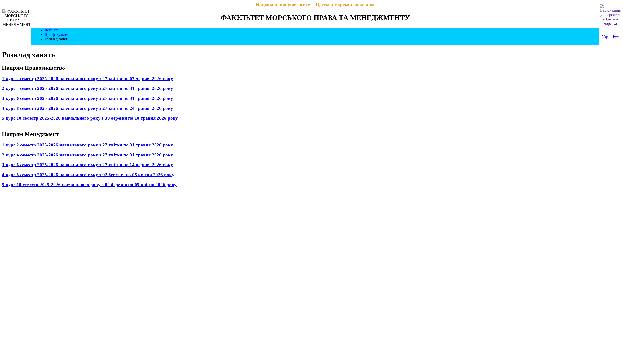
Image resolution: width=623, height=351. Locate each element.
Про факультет (57, 34)
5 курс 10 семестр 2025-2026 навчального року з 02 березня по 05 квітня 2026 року (89, 184)
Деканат (51, 30)
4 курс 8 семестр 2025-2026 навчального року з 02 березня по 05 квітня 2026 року (88, 174)
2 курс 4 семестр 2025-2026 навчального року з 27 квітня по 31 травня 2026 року (87, 88)
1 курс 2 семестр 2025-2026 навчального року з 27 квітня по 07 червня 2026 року (87, 78)
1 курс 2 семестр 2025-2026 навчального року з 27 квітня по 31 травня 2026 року (87, 144)
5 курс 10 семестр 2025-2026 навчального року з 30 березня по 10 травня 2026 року (90, 118)
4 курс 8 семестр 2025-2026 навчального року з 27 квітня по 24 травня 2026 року (87, 108)
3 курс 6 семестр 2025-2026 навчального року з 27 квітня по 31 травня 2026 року (87, 98)
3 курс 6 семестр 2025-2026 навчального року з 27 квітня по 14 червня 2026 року (87, 164)
